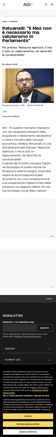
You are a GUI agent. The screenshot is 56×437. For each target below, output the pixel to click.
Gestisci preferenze (28, 432)
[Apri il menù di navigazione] (4, 4)
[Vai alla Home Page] (28, 4)
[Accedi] (52, 4)
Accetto (28, 416)
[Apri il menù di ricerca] (46, 4)
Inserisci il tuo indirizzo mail (18, 322)
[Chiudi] (53, 368)
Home (4, 21)
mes (5, 112)
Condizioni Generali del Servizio (27, 336)
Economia (13, 21)
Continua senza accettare (28, 424)
